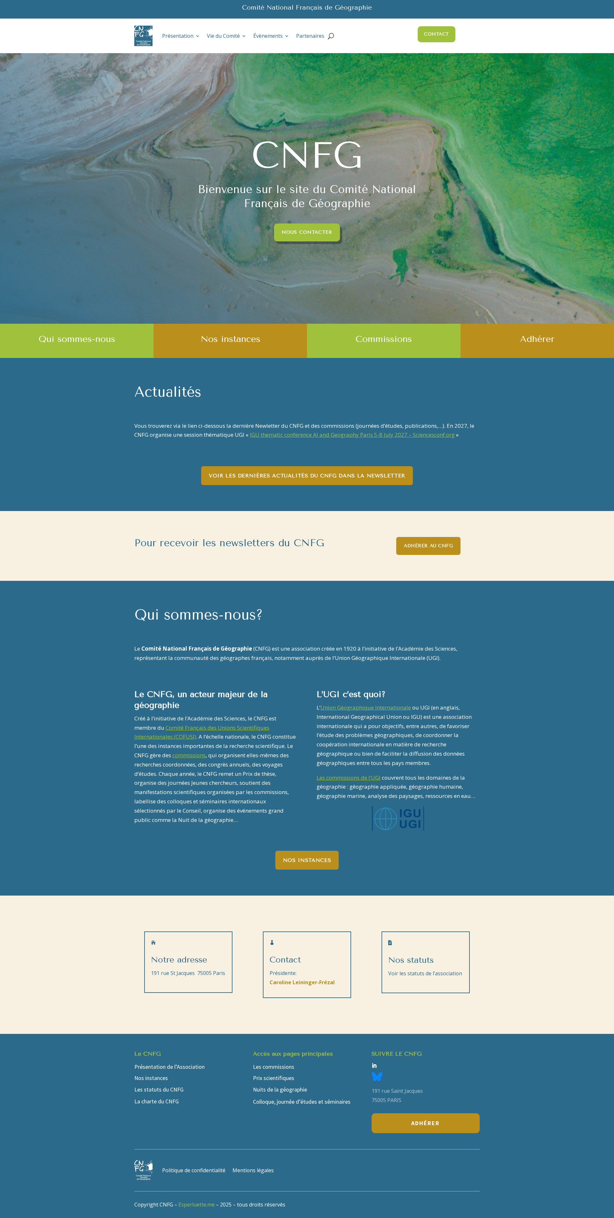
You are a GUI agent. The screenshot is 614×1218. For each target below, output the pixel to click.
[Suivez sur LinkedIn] (374, 1065)
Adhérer (425, 1123)
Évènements (268, 35)
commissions (189, 755)
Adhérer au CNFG (428, 545)
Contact (436, 34)
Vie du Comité (223, 35)
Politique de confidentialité (193, 1170)
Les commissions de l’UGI (349, 777)
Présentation (177, 35)
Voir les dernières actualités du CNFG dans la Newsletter (307, 476)
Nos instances (307, 860)
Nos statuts (411, 960)
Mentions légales (253, 1170)
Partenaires (310, 35)
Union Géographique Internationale (365, 707)
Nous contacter (307, 232)
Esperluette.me (196, 1204)
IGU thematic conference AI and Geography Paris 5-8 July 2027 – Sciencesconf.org (352, 434)
